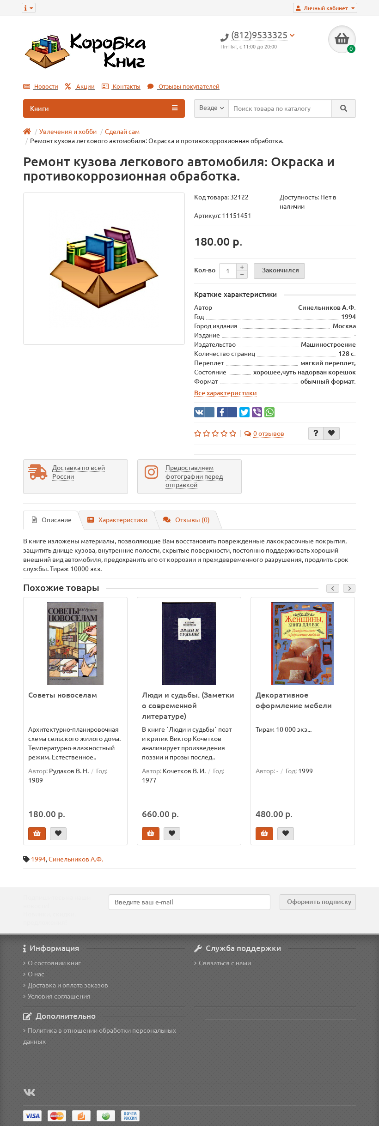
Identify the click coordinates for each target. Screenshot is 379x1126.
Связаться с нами (225, 963)
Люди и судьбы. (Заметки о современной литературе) (188, 705)
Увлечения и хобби (68, 131)
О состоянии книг (54, 963)
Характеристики (122, 520)
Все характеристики (225, 393)
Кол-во (204, 270)
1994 (38, 859)
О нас (36, 974)
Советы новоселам (62, 695)
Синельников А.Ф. (76, 859)
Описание (57, 520)
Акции (85, 86)
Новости (45, 86)
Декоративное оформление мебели (294, 700)
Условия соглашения (59, 996)
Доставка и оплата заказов (68, 985)
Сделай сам (122, 131)
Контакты (126, 86)
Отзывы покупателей (188, 86)
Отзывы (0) (192, 520)
